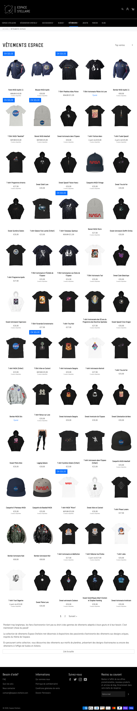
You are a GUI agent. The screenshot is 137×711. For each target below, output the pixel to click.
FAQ (4, 679)
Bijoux (60, 23)
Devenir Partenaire (43, 692)
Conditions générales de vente (48, 688)
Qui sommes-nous (43, 679)
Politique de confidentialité (47, 683)
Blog (104, 23)
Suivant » (73, 616)
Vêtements (73, 23)
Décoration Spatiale (28, 23)
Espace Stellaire (9, 23)
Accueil (6, 29)
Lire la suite (68, 651)
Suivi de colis (8, 683)
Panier (95, 23)
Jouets (85, 23)
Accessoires (47, 23)
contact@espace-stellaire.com (15, 692)
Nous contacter (9, 688)
